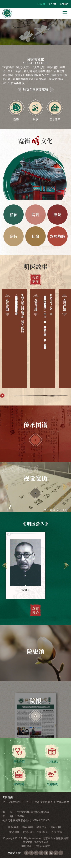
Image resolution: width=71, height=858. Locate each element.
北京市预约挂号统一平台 (16, 802)
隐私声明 (27, 827)
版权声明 (13, 827)
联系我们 (28, 832)
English (64, 3)
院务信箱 (57, 832)
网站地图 (55, 827)
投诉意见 (42, 832)
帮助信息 (41, 827)
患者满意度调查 (44, 802)
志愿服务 (14, 832)
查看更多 (35, 279)
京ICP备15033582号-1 (35, 842)
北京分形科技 (42, 846)
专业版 (52, 3)
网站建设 (26, 846)
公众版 (41, 3)
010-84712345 (41, 820)
